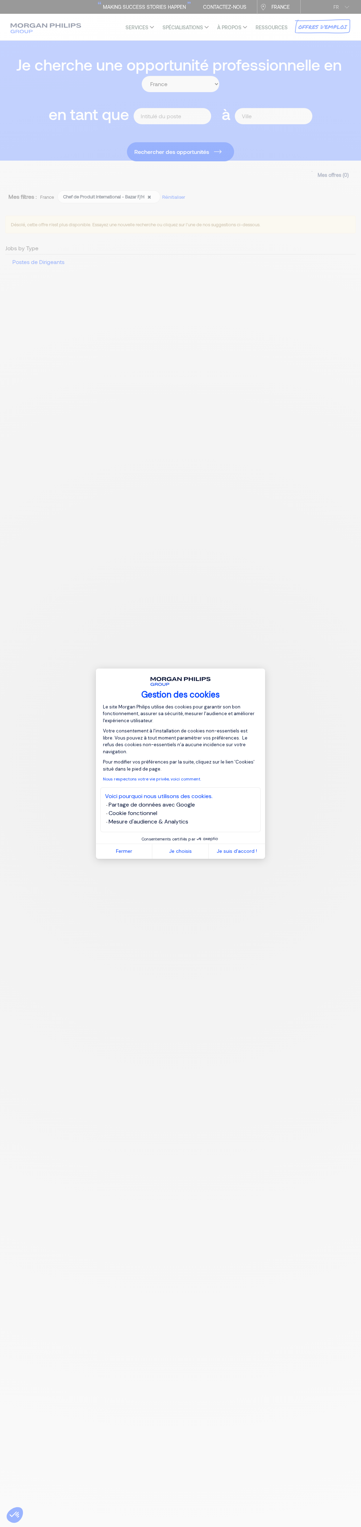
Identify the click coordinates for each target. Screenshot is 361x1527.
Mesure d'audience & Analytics (148, 821)
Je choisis (180, 851)
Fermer (124, 851)
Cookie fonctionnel (133, 813)
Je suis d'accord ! (237, 851)
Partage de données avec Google (152, 804)
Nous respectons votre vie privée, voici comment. (152, 779)
